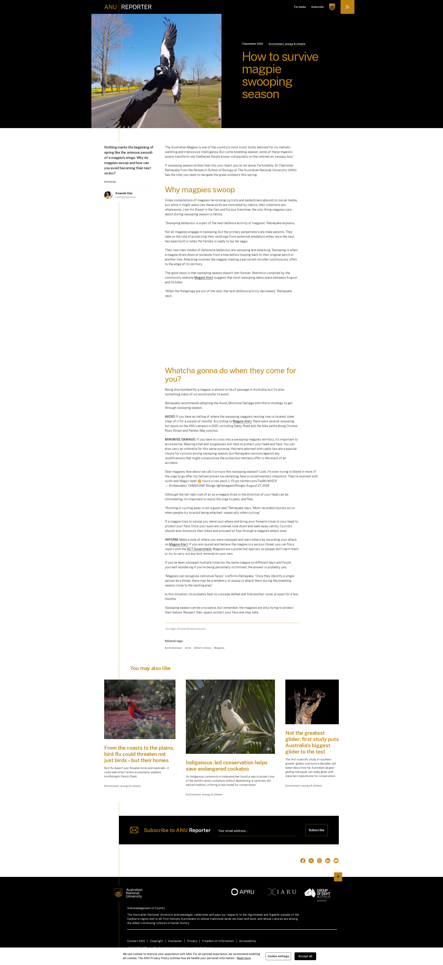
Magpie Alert (203, 277)
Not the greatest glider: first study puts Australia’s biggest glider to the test (312, 742)
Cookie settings (278, 956)
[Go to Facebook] (303, 860)
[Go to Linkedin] (328, 860)
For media (300, 7)
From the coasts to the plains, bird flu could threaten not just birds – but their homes (139, 754)
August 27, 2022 (257, 485)
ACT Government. (199, 549)
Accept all (305, 956)
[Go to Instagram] (319, 860)
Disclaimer (175, 941)
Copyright (156, 941)
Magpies (219, 648)
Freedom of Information (218, 941)
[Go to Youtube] (336, 860)
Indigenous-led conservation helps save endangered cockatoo (227, 765)
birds (188, 648)
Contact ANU (136, 941)
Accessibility (247, 941)
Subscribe (317, 7)
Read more (244, 958)
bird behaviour (173, 648)
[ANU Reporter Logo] (128, 7)
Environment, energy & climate (287, 44)
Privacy (192, 941)
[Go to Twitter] (311, 860)
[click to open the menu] (347, 7)
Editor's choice (202, 648)
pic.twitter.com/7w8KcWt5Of (256, 481)
